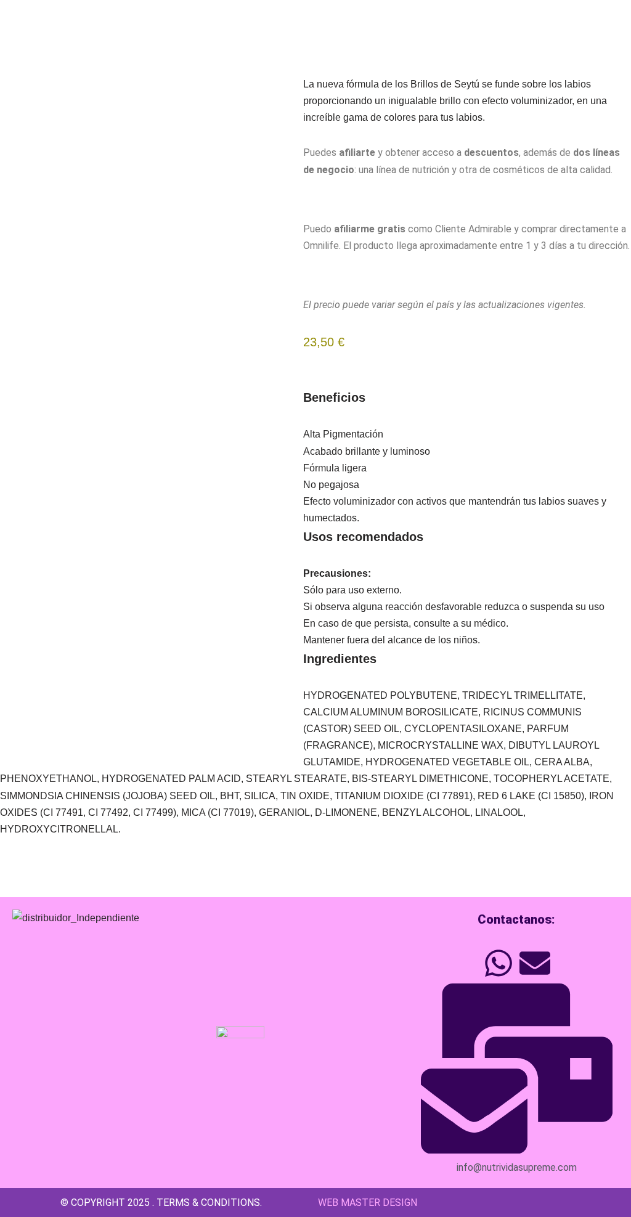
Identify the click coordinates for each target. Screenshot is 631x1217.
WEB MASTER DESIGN (366, 1202)
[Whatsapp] (498, 963)
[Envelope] (534, 963)
